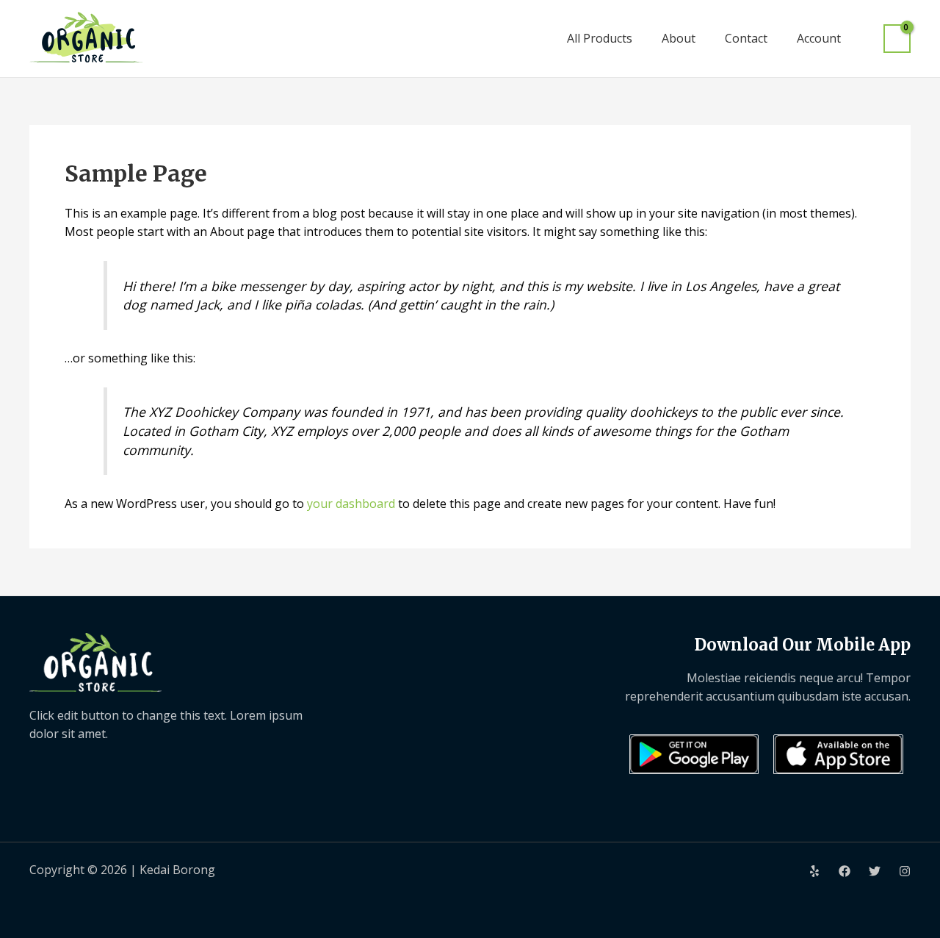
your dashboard (351, 503)
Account (819, 38)
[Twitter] (875, 871)
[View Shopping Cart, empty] (897, 38)
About (678, 38)
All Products (599, 38)
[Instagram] (905, 871)
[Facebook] (844, 871)
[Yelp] (814, 871)
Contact (746, 38)
